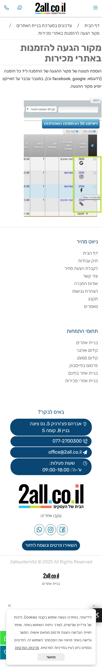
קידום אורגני (87, 350)
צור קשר (90, 276)
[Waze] (20, 7)
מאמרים (91, 306)
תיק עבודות (88, 260)
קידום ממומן (87, 357)
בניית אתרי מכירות (81, 380)
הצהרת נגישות (84, 291)
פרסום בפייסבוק (83, 365)
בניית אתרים (87, 342)
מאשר (51, 657)
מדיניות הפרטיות (27, 647)
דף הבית (90, 253)
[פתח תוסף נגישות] (96, 615)
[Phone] (7, 7)
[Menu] (95, 7)
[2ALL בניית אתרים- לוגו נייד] (57, 7)
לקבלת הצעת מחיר (81, 268)
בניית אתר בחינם (83, 373)
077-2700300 (67, 441)
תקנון (93, 298)
